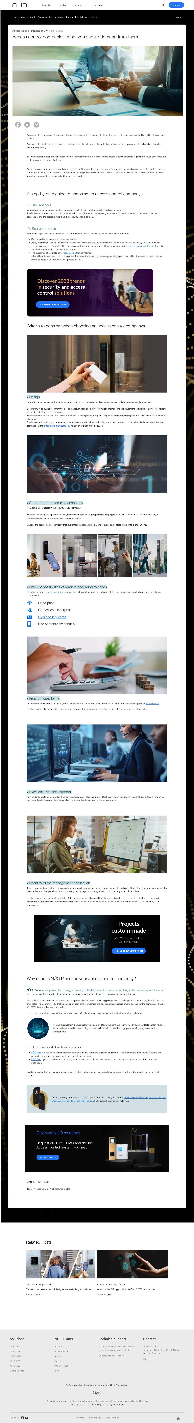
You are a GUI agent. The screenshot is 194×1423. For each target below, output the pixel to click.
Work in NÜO (61, 1365)
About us (58, 1356)
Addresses (148, 1359)
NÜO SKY (15, 1361)
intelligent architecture (56, 425)
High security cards (52, 617)
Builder (67, 1189)
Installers (63, 5)
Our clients (59, 1361)
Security (30, 1284)
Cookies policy (95, 1417)
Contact (176, 5)
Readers (31, 592)
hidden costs (69, 253)
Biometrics (102, 1284)
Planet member (61, 1351)
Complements (17, 1370)
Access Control (20, 30)
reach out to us (83, 1101)
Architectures (56, 1189)
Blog (14, 17)
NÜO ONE (15, 1351)
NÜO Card (15, 1365)
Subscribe (98, 5)
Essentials (47, 5)
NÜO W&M (15, 1356)
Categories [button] (79, 5)
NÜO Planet (43, 1181)
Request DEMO (48, 1157)
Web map (79, 1417)
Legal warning (112, 1417)
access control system (60, 592)
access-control (27, 17)
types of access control (139, 246)
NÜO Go (14, 1346)
